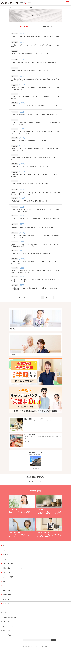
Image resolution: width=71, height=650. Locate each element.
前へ (20, 297)
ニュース (32, 26)
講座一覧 (10, 7)
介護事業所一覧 (35, 468)
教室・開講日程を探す (34, 7)
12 (42, 297)
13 (46, 297)
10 (34, 297)
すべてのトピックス (23, 26)
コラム (38, 26)
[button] (67, 2)
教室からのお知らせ (47, 26)
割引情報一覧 (59, 7)
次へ (51, 297)
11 (38, 297)
